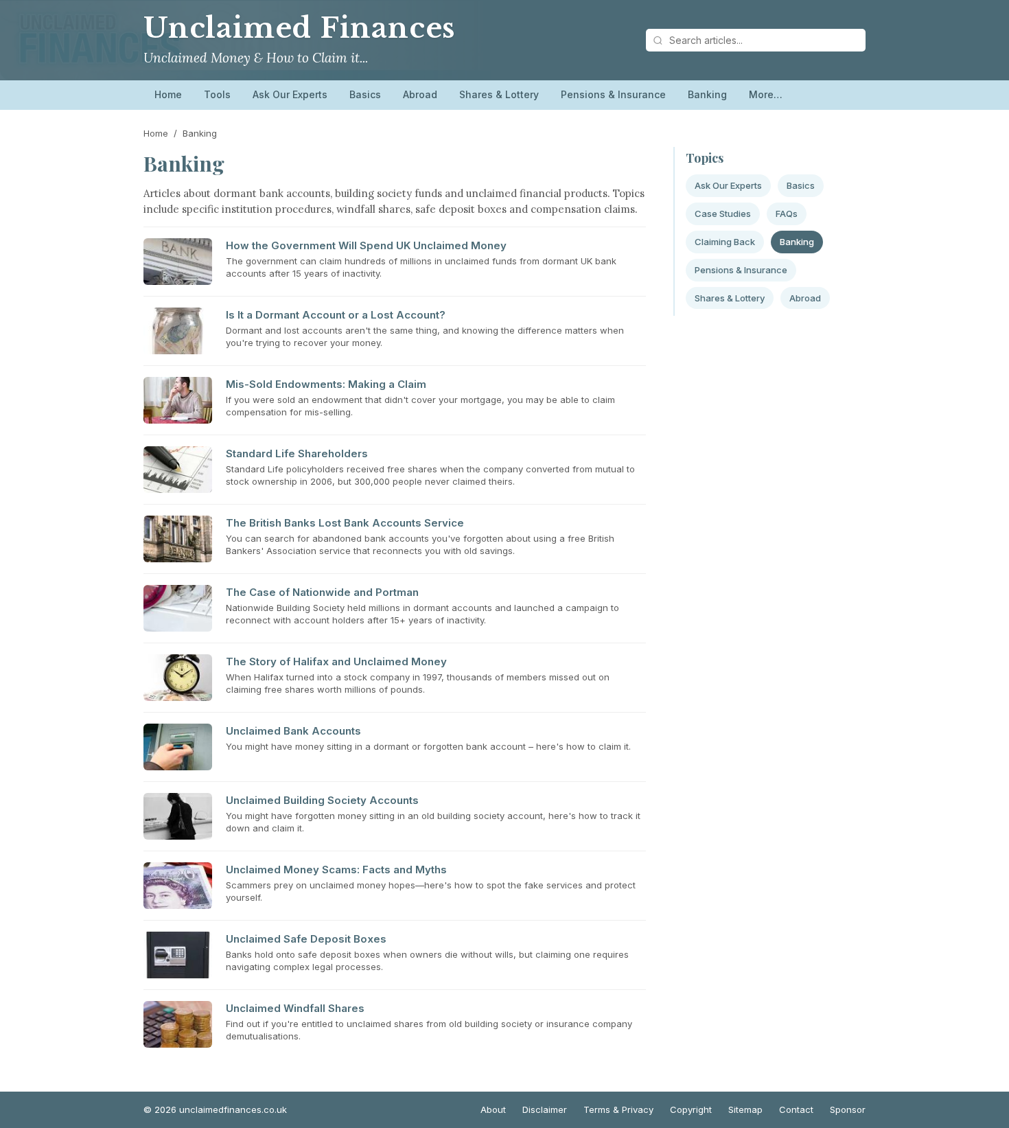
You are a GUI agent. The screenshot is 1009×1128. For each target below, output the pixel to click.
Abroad (420, 94)
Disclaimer (544, 1109)
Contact (796, 1109)
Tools (217, 94)
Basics (365, 94)
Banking (707, 94)
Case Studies (723, 213)
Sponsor (848, 1109)
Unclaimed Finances (299, 28)
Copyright (691, 1109)
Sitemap (745, 1109)
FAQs (787, 213)
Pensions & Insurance (613, 94)
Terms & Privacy (618, 1109)
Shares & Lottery (499, 94)
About (493, 1109)
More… (765, 94)
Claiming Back (725, 241)
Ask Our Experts (290, 94)
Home (168, 94)
